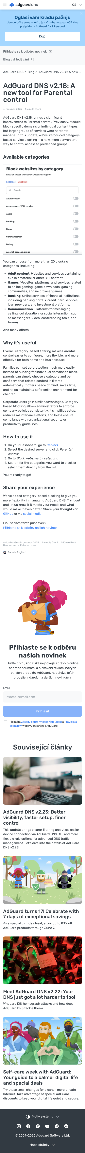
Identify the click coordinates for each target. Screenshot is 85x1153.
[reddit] (66, 1126)
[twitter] (37, 1126)
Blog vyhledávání (16, 59)
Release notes (28, 545)
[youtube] (47, 1126)
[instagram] (18, 1126)
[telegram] (56, 1126)
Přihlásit (42, 711)
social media (32, 514)
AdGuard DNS (13, 72)
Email (6, 688)
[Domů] (23, 4)
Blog (31, 72)
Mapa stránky (39, 1145)
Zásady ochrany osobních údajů (41, 722)
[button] (81, 13)
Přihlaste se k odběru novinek (25, 51)
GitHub (8, 514)
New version (10, 545)
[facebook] (28, 1126)
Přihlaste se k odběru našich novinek (30, 528)
